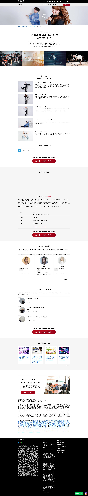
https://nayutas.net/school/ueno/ (39, 227)
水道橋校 (45, 423)
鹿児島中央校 (31, 432)
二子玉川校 (55, 422)
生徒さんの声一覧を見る (65, 324)
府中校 (45, 421)
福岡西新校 (48, 431)
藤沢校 (61, 423)
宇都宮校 (51, 454)
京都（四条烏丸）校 (37, 428)
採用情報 (58, 448)
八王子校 (48, 421)
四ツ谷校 (58, 422)
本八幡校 (34, 425)
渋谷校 (30, 421)
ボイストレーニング (45, 449)
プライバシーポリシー (60, 452)
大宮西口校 (51, 425)
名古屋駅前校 (50, 427)
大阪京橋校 (58, 428)
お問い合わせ (67, 1)
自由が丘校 (67, 422)
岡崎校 (43, 427)
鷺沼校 (23, 424)
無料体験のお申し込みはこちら (44, 161)
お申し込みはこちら (28, 392)
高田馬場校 (62, 422)
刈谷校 (46, 427)
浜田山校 (40, 422)
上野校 (20, 5)
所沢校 (55, 425)
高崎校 (29, 426)
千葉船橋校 (20, 425)
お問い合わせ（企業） (60, 442)
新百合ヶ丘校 (58, 424)
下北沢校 (32, 423)
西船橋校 (44, 425)
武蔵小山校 (50, 422)
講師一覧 (49, 4)
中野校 (61, 420)
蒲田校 (61, 421)
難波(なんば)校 (53, 428)
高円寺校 (64, 420)
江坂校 (47, 482)
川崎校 (64, 423)
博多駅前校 (44, 431)
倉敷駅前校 (64, 429)
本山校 (38, 427)
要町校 (28, 422)
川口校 (58, 425)
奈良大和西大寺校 (56, 429)
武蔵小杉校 (35, 424)
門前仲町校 (21, 421)
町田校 (38, 421)
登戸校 (54, 424)
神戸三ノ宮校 (25, 429)
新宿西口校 (58, 420)
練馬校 (34, 422)
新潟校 (35, 426)
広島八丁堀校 (23, 431)
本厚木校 (66, 423)
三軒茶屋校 (28, 423)
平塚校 (46, 424)
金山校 (35, 427)
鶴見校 (26, 424)
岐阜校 (67, 427)
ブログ (59, 4)
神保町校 (42, 423)
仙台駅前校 (46, 420)
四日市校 (21, 428)
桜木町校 (57, 423)
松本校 (55, 426)
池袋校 (25, 422)
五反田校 (46, 422)
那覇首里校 (38, 432)
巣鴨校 (33, 421)
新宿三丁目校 (53, 420)
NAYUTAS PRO (50, 445)
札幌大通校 (36, 420)
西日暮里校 (42, 421)
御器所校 (54, 427)
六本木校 (38, 423)
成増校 (19, 422)
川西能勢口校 (34, 429)
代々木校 (58, 421)
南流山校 (40, 425)
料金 (50, 1)
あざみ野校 (39, 424)
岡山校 (68, 429)
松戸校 (38, 425)
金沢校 (46, 426)
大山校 (31, 422)
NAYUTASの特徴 (45, 443)
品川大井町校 (26, 421)
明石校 (48, 429)
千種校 (28, 427)
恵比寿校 (67, 421)
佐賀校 (63, 431)
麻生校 (33, 420)
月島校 (35, 423)
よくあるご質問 (45, 445)
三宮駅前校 (30, 429)
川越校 (63, 425)
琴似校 (40, 420)
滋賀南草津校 (29, 428)
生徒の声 (54, 4)
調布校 (37, 422)
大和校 (65, 424)
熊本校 (23, 432)
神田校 (55, 421)
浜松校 (65, 426)
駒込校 (35, 421)
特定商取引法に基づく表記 (61, 450)
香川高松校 (37, 431)
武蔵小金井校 (20, 423)
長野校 (52, 426)
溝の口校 (43, 424)
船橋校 (47, 457)
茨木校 (62, 428)
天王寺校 (48, 428)
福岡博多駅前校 (50, 486)
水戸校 (23, 426)
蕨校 (60, 425)
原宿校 (64, 421)
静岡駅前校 (61, 426)
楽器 (53, 449)
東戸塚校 (62, 424)
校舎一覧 (53, 1)
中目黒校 (24, 423)
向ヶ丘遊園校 (50, 424)
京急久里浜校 (30, 424)
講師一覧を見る (66, 279)
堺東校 (64, 428)
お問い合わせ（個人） (60, 440)
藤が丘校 (60, 427)
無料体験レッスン (60, 444)
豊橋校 (40, 427)
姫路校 (38, 429)
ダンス (50, 449)
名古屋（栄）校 (24, 427)
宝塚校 (45, 429)
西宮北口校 (42, 429)
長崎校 (53, 487)
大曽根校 (31, 427)
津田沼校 (24, 425)
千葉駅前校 (28, 425)
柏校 (31, 425)
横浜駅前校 (53, 423)
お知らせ (44, 444)
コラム (57, 1)
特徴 (47, 1)
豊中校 (67, 428)
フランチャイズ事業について (62, 446)
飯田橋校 (22, 422)
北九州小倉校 (53, 431)
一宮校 (58, 427)
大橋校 (57, 431)
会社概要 (58, 454)
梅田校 (45, 428)
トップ (44, 1)
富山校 (40, 426)
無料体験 (66, 4)
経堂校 (43, 422)
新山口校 (30, 431)
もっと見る (67, 365)
